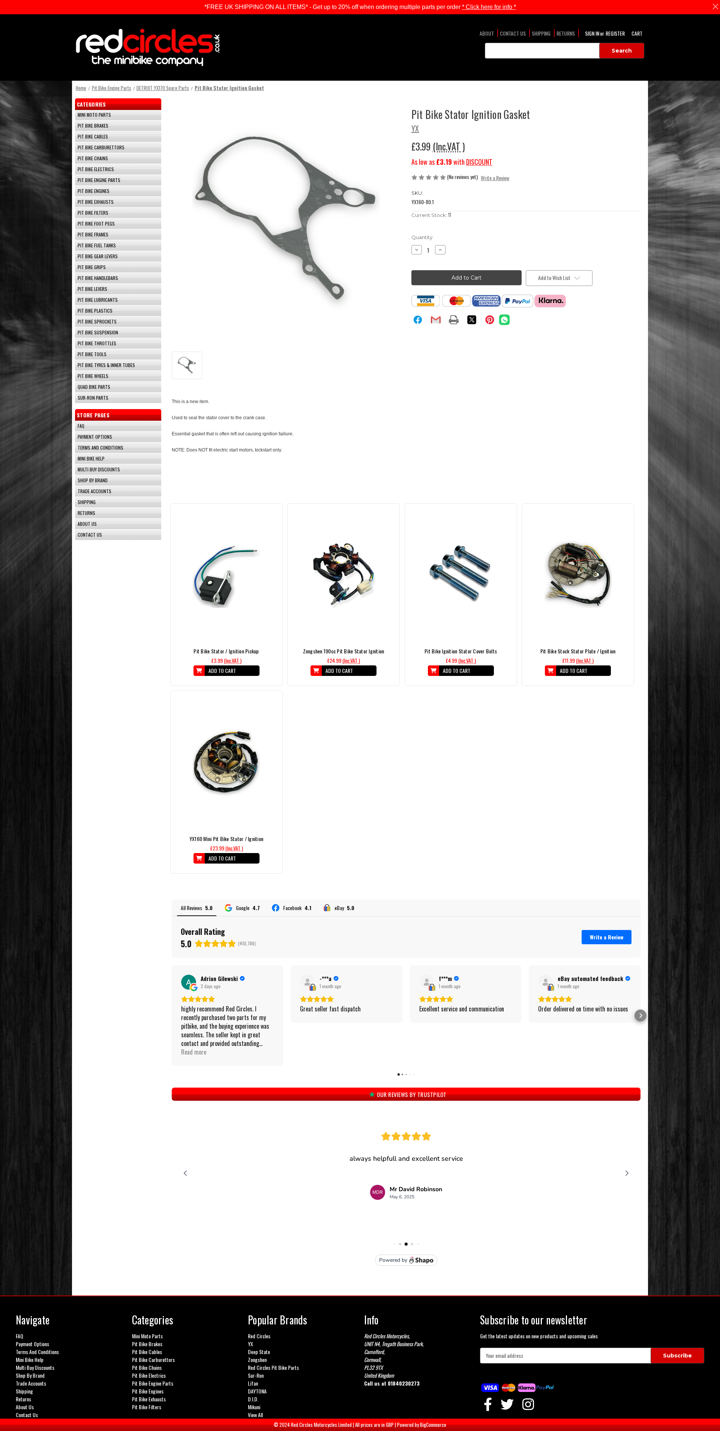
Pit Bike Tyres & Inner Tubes (106, 365)
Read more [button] (193, 1052)
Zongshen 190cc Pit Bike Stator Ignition (343, 651)
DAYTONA (257, 1391)
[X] (471, 319)
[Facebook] (417, 319)
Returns (565, 33)
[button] (172, 1016)
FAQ (81, 426)
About (487, 33)
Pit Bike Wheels (93, 376)
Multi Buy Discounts (99, 469)
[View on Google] (188, 982)
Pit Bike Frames (93, 234)
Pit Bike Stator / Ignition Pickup (226, 651)
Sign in (592, 33)
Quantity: (422, 237)
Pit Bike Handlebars (98, 278)
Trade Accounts (94, 491)
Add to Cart (222, 670)
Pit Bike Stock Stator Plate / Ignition (578, 651)
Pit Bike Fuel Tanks (97, 245)
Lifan (253, 1383)
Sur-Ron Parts (93, 397)
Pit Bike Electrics (96, 169)
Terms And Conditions (100, 447)
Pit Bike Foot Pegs (96, 223)
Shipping (541, 33)
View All (255, 1415)
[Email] (435, 319)
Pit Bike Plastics (95, 310)
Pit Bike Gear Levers (98, 256)
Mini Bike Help (91, 458)
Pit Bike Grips (92, 267)
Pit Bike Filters (93, 212)
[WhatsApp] (504, 319)
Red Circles (259, 1336)
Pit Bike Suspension (98, 332)
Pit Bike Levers (92, 289)
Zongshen (257, 1359)
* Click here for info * (489, 7)
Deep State (259, 1352)
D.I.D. (253, 1399)
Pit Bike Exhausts (96, 202)
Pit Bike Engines (94, 191)
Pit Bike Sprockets (97, 321)
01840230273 (404, 1383)
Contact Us (513, 33)
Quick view (226, 567)
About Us (87, 524)
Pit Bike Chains (93, 158)
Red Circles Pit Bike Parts (273, 1367)
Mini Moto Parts (94, 114)
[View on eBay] (307, 982)
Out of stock (227, 581)
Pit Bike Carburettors (101, 147)
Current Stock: (431, 214)
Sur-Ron (256, 1375)
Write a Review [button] (495, 178)
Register (615, 33)
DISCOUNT (479, 162)
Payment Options (95, 436)
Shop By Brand (93, 480)
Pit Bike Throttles (97, 343)
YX (250, 1344)
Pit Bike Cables (93, 136)
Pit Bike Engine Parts (99, 180)
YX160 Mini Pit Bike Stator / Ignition (226, 839)
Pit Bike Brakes (93, 125)
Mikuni (254, 1407)
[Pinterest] (489, 319)
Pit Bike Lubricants (98, 299)
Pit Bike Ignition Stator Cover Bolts (460, 651)
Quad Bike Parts (94, 387)
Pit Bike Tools (92, 354)
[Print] (453, 319)
